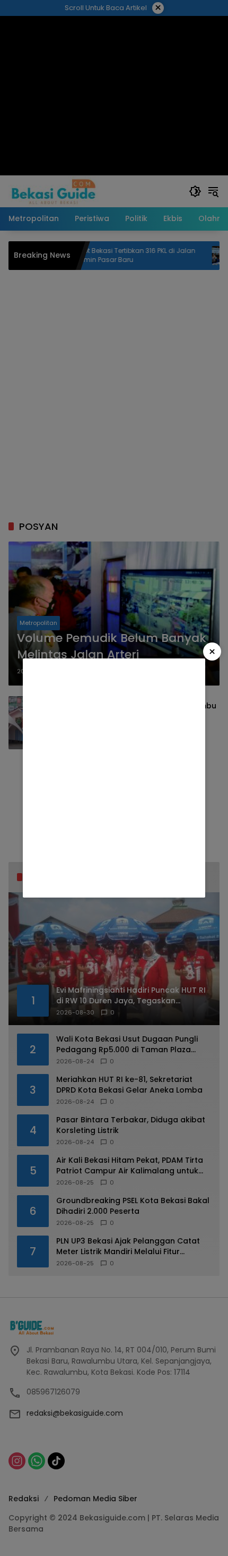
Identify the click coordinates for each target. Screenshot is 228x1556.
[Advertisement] (114, 778)
